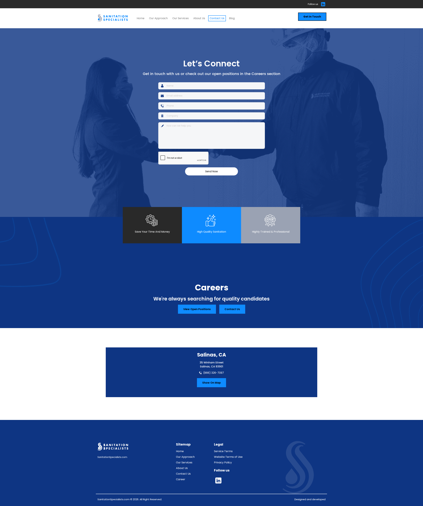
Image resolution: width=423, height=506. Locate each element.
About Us (199, 18)
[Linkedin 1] (218, 480)
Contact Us (217, 18)
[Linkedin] (323, 4)
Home (140, 18)
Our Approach (158, 18)
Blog (232, 18)
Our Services (180, 18)
